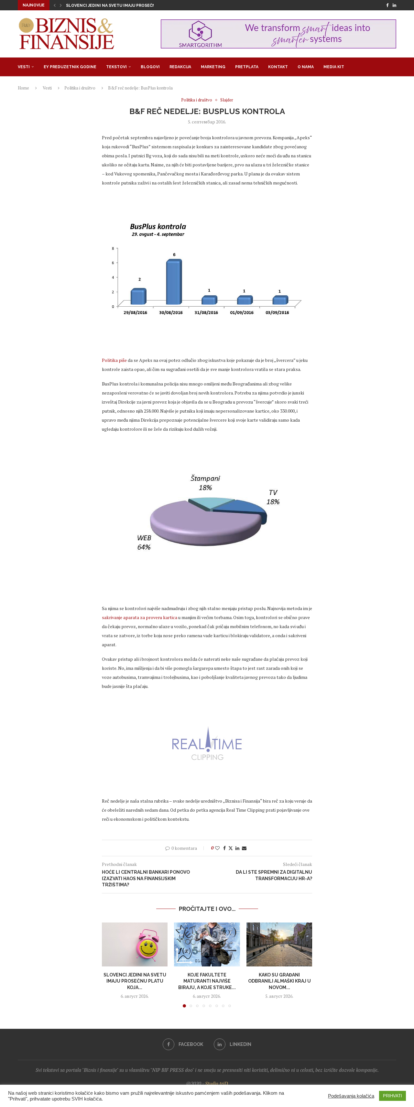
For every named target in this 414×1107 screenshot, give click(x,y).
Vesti (24, 67)
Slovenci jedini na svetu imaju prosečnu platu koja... (135, 981)
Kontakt (278, 67)
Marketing (213, 67)
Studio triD (216, 1083)
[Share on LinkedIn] (237, 848)
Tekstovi (116, 67)
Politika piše (114, 360)
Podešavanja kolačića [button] (351, 1096)
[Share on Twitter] (230, 848)
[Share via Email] (244, 848)
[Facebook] (387, 5)
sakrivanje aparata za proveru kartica (139, 617)
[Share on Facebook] (224, 848)
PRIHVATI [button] (392, 1095)
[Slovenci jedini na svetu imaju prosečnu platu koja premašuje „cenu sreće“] (135, 944)
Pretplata (246, 67)
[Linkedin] (394, 5)
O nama (306, 67)
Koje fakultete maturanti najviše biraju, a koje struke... (207, 981)
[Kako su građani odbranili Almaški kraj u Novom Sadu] (279, 944)
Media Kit (333, 67)
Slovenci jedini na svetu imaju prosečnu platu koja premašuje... (138, 5)
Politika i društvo (79, 88)
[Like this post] (217, 848)
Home (23, 88)
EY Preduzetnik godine (70, 67)
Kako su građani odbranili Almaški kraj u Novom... (279, 981)
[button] (54, 5)
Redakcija (180, 67)
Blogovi (150, 67)
